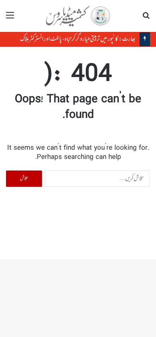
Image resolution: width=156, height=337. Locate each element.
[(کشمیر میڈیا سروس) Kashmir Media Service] (78, 16)
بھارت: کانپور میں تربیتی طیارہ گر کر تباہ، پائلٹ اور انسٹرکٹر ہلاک (78, 39)
